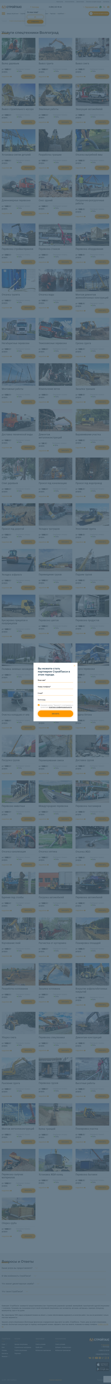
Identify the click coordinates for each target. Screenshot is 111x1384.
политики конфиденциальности (60, 707)
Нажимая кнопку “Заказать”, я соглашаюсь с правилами (56, 706)
